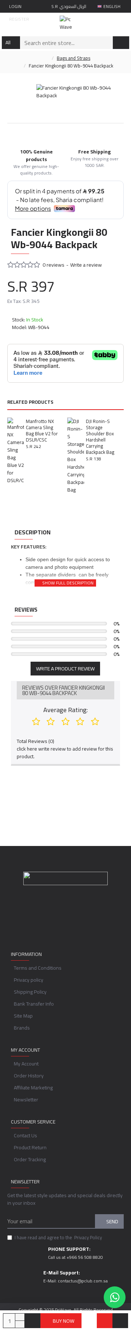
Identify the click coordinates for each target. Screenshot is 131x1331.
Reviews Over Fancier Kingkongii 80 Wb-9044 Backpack (63, 690)
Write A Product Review (65, 668)
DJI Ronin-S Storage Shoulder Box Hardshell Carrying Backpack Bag (100, 436)
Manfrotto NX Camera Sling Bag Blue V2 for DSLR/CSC (42, 430)
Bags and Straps (73, 58)
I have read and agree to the (58, 1237)
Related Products (30, 402)
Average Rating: (65, 710)
